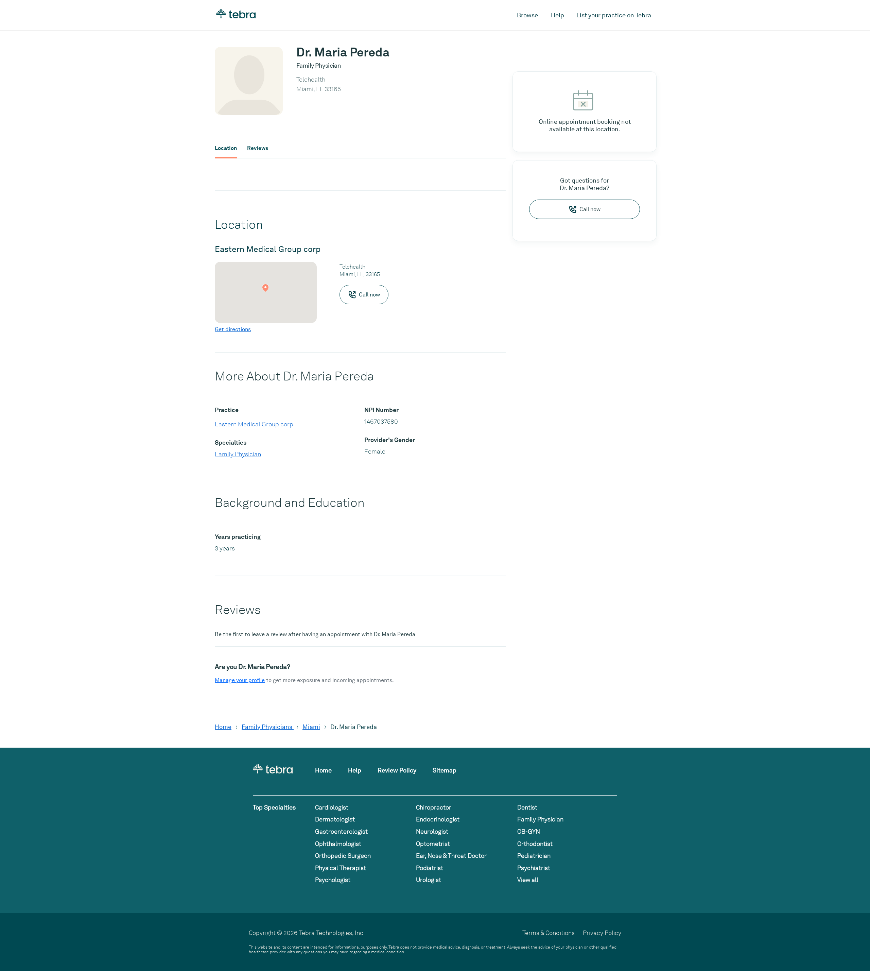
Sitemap (444, 770)
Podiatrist (429, 867)
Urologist (428, 879)
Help (557, 15)
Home (223, 726)
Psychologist (332, 879)
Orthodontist (535, 843)
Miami (311, 726)
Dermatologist (335, 819)
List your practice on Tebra (613, 15)
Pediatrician (534, 855)
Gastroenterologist (341, 831)
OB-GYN (528, 831)
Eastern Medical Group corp (254, 424)
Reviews (257, 148)
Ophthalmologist (338, 843)
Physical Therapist (340, 867)
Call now (590, 209)
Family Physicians (268, 726)
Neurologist (432, 831)
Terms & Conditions (548, 932)
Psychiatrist (533, 867)
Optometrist (433, 843)
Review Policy (397, 770)
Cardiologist (331, 807)
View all (527, 879)
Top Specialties (274, 807)
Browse (527, 15)
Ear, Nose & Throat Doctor (451, 855)
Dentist (527, 807)
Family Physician (238, 454)
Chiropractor (433, 807)
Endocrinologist (437, 819)
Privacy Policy (602, 932)
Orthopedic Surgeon (343, 855)
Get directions (233, 329)
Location (226, 148)
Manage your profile (240, 680)
